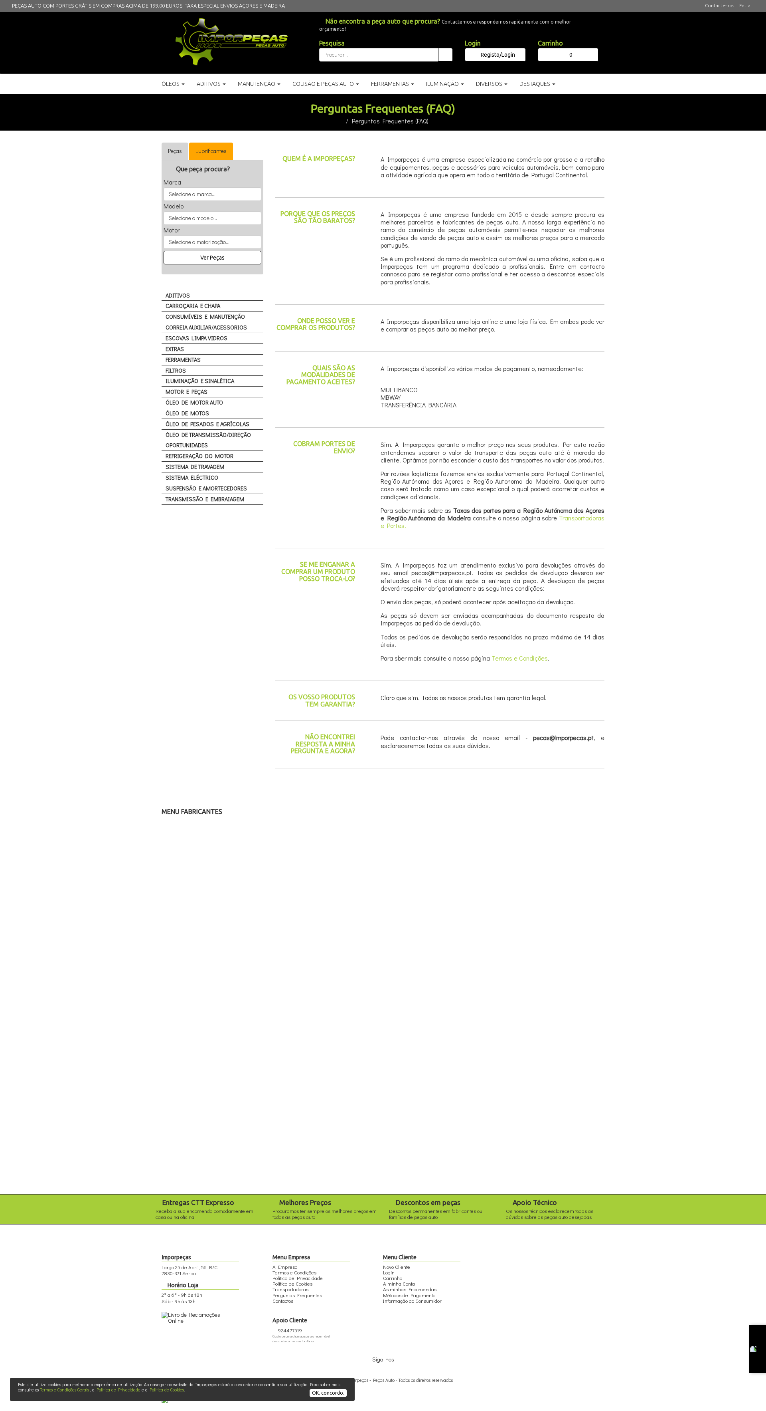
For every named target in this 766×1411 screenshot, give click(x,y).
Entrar (745, 5)
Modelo (174, 206)
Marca (172, 182)
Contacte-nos (719, 5)
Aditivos (209, 84)
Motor (172, 230)
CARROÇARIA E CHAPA (193, 306)
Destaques (535, 84)
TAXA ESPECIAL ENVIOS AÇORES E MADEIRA (235, 5)
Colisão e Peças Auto (323, 84)
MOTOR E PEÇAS (186, 391)
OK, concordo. (328, 1392)
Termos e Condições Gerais (64, 1390)
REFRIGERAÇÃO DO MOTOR (199, 456)
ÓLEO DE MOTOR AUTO (194, 402)
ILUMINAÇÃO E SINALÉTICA (200, 381)
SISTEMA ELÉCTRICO (192, 477)
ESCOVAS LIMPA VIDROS (196, 338)
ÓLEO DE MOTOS (187, 413)
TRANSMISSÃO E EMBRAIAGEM (205, 499)
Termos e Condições (520, 658)
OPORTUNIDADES (187, 445)
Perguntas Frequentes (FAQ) (390, 121)
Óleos (171, 84)
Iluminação (443, 84)
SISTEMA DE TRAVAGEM (195, 466)
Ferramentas (390, 84)
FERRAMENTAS (183, 359)
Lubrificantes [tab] (211, 151)
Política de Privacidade (118, 1390)
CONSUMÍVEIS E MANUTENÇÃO (205, 316)
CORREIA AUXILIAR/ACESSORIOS (206, 327)
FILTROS (176, 370)
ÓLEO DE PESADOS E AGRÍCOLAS (207, 424)
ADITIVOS (178, 295)
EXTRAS (175, 349)
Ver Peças (212, 257)
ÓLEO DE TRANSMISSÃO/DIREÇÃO (208, 435)
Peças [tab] (175, 151)
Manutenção (257, 84)
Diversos (489, 84)
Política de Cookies (167, 1390)
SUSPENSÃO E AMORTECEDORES (206, 488)
